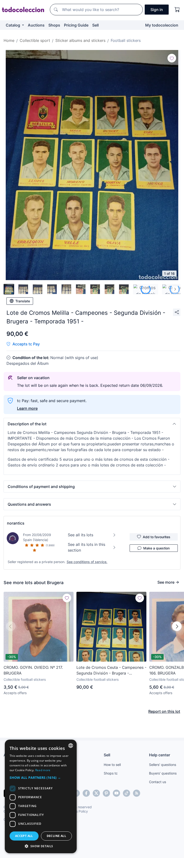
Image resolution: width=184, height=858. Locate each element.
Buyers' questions (163, 773)
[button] (92, 424)
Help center (159, 755)
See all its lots (80, 534)
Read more (43, 770)
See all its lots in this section (86, 547)
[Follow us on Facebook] (86, 793)
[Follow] (171, 58)
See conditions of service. (87, 562)
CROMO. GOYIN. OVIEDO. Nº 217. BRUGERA (33, 670)
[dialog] (41, 796)
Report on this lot (164, 711)
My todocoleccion (161, 25)
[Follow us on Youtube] (116, 793)
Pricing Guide (76, 25)
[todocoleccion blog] (136, 793)
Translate (22, 301)
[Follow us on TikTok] (126, 793)
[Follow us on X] (96, 793)
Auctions (36, 25)
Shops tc (111, 773)
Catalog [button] (13, 25)
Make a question (156, 548)
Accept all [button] (24, 836)
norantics (15, 523)
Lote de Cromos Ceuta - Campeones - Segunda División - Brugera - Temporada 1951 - (111, 670)
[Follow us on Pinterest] (106, 793)
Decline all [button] (56, 836)
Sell (95, 25)
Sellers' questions (162, 765)
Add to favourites (156, 537)
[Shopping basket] (177, 9)
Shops (54, 25)
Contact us (157, 782)
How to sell (112, 765)
